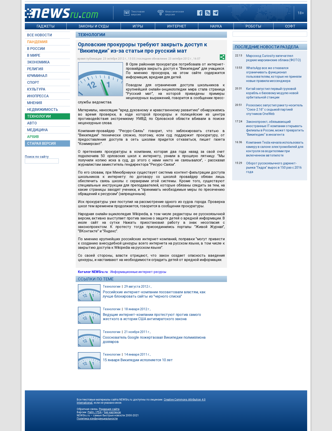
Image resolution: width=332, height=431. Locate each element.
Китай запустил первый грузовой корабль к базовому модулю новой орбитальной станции (272, 93)
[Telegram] (215, 13)
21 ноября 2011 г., (137, 332)
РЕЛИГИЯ (35, 69)
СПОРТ (33, 82)
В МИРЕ (33, 55)
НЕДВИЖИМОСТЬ (42, 109)
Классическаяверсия (174, 13)
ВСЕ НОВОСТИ (39, 35)
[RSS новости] (207, 13)
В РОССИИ (36, 49)
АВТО (32, 123)
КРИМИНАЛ (37, 76)
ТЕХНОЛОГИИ (39, 116)
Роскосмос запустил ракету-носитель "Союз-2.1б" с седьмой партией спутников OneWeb (274, 109)
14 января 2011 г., (137, 354)
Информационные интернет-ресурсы (138, 272)
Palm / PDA (95, 412)
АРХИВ (33, 137)
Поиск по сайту (37, 156)
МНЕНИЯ (34, 103)
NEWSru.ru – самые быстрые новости (101, 415)
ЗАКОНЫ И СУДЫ (94, 26)
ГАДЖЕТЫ (46, 26)
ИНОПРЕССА (38, 96)
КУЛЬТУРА (36, 89)
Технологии (91, 34)
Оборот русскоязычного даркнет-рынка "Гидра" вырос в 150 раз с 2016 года (274, 167)
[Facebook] (199, 13)
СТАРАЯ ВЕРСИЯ (41, 143)
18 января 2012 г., (137, 309)
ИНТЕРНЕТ (176, 26)
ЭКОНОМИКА (38, 62)
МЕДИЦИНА (37, 130)
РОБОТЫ (253, 26)
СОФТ (290, 26)
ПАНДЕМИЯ (37, 42)
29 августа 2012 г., (138, 286)
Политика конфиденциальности (97, 418)
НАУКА (216, 26)
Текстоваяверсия (138, 13)
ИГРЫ (138, 26)
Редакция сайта (109, 409)
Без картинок (112, 412)
